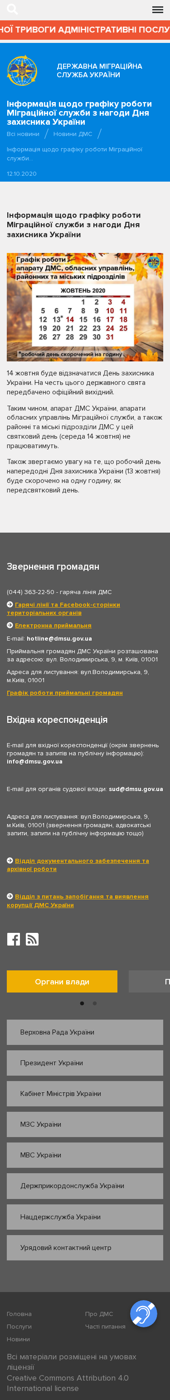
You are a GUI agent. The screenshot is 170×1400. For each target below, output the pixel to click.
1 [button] (82, 1003)
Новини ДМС (72, 134)
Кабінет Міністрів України (60, 1093)
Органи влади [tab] (62, 982)
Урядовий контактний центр (66, 1247)
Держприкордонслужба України (72, 1185)
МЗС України (40, 1124)
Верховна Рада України (57, 1032)
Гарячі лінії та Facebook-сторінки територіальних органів (63, 609)
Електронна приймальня (53, 625)
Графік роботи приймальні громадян (65, 693)
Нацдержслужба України (60, 1217)
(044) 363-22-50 (30, 592)
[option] (68, 983)
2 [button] (94, 1003)
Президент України (51, 1063)
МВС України (40, 1155)
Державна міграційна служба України (99, 71)
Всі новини (23, 134)
